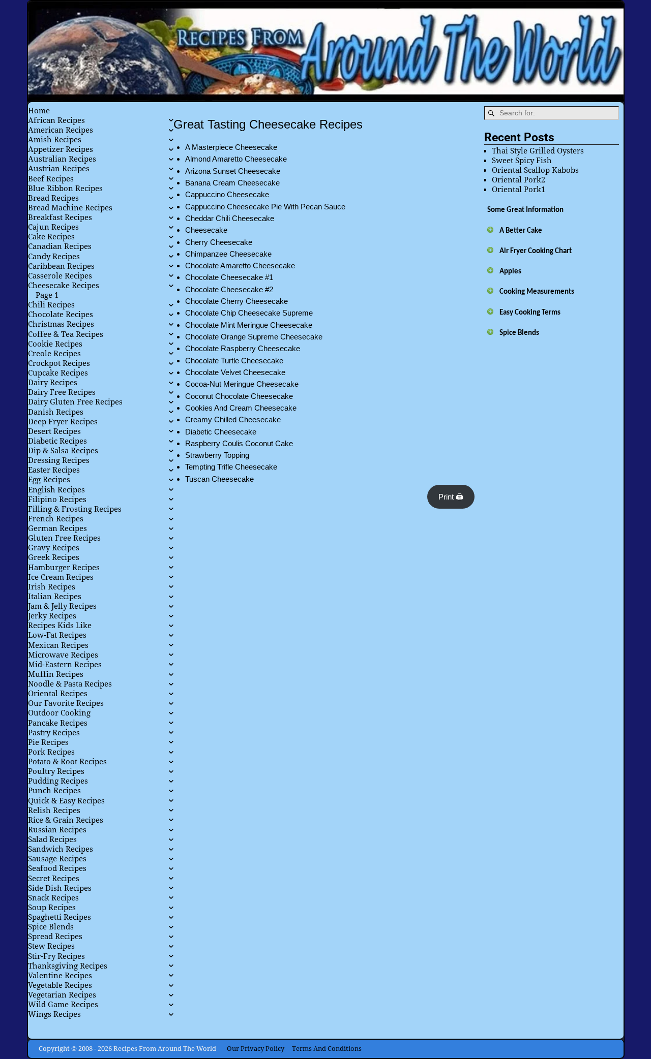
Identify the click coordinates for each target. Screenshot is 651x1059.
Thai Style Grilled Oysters (538, 150)
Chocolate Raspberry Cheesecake (242, 348)
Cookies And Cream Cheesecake (241, 407)
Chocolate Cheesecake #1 (229, 277)
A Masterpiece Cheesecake (231, 147)
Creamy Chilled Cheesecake (233, 419)
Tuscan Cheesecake (219, 479)
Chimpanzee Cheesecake (228, 254)
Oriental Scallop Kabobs (535, 170)
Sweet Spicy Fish (522, 160)
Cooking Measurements (536, 292)
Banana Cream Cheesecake (232, 182)
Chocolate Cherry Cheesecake (236, 301)
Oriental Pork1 (518, 189)
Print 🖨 (450, 496)
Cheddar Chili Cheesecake (229, 218)
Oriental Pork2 (518, 179)
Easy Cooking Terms (529, 313)
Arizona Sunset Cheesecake (232, 171)
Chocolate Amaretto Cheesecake (240, 265)
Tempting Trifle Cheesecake (231, 466)
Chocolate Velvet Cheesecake (235, 372)
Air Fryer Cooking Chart (535, 251)
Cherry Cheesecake (218, 242)
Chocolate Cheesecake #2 (229, 289)
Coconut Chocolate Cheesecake (239, 396)
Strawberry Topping (217, 455)
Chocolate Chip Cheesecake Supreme (249, 312)
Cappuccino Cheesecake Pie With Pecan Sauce (265, 206)
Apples (510, 271)
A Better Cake (520, 231)
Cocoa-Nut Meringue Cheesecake (242, 384)
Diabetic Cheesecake (220, 431)
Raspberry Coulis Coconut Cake (239, 443)
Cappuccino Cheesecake (227, 194)
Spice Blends (519, 333)
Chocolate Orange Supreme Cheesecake (253, 336)
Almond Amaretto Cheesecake (236, 158)
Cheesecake (206, 230)
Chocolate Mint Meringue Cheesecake (248, 325)
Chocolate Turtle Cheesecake (234, 360)
